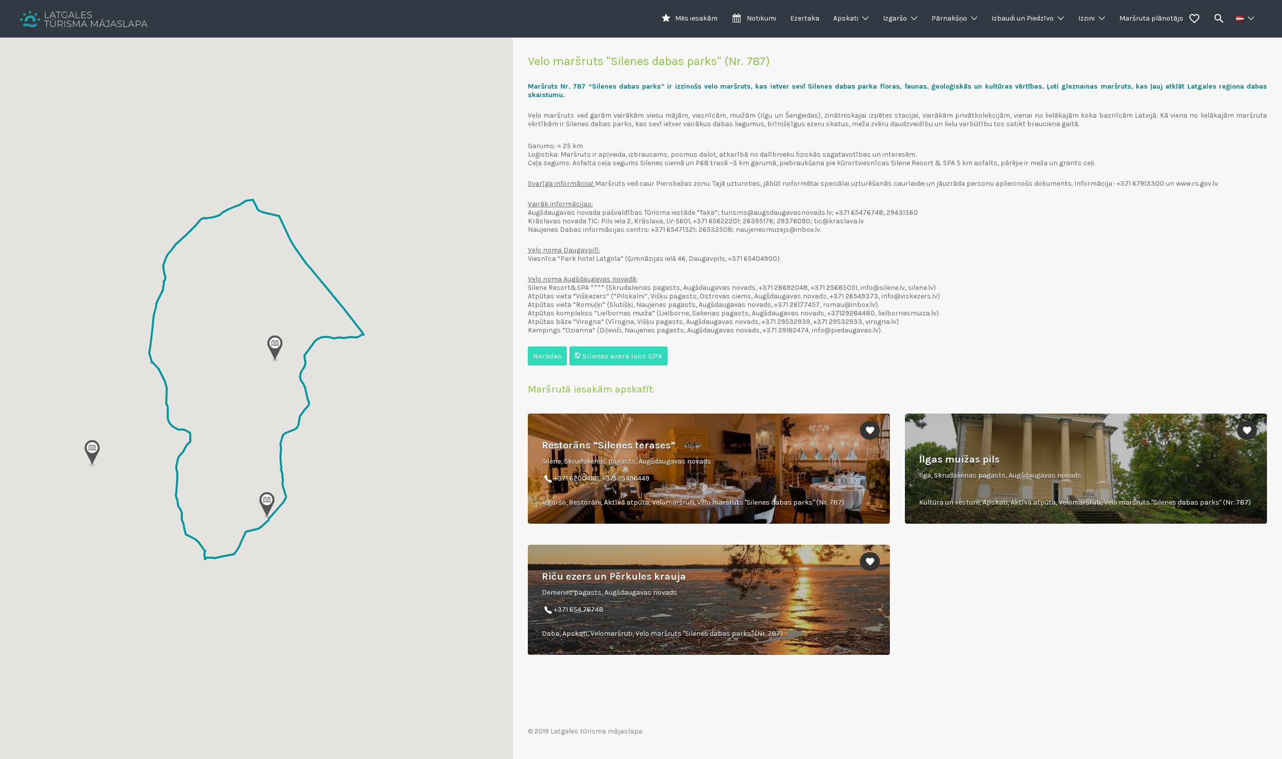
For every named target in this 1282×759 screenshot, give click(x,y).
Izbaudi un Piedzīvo (1023, 18)
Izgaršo (895, 18)
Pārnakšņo (949, 18)
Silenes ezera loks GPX (621, 355)
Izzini (1086, 18)
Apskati (845, 18)
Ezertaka (804, 18)
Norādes (547, 355)
